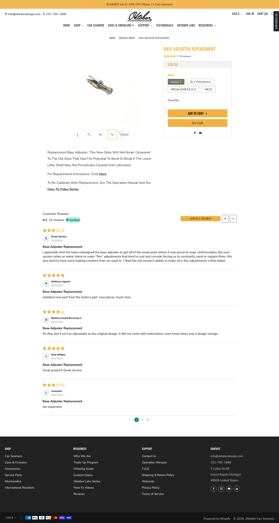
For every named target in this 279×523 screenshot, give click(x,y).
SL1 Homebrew (200, 82)
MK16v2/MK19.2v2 (183, 89)
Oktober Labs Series (86, 481)
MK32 (208, 89)
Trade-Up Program (85, 462)
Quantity (173, 100)
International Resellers (19, 488)
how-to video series (63, 189)
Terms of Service (153, 494)
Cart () (262, 13)
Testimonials (164, 25)
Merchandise (13, 481)
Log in (250, 13)
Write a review (200, 218)
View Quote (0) (276, 21)
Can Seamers (95, 25)
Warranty (148, 481)
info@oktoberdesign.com (23, 14)
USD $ (236, 13)
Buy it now (197, 123)
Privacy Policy (151, 488)
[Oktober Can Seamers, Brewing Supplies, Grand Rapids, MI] (223, 499)
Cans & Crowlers (16, 462)
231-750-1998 (55, 14)
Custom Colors (83, 475)
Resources (206, 25)
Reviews (79, 494)
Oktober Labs (186, 25)
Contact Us (149, 456)
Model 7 (176, 82)
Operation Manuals (154, 462)
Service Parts (127, 38)
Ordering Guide (83, 469)
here (102, 174)
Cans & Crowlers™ (121, 25)
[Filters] (225, 219)
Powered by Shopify (217, 519)
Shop (77, 25)
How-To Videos (83, 488)
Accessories (12, 469)
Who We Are (82, 456)
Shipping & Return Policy (158, 475)
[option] (101, 85)
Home (66, 25)
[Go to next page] (148, 419)
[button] (171, 56)
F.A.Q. (146, 469)
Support (143, 25)
